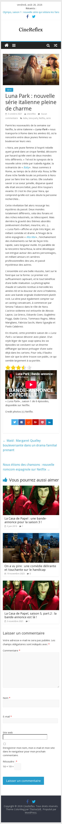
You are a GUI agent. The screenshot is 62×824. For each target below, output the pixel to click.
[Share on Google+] (35, 422)
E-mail (7, 716)
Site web (8, 732)
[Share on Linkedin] (49, 422)
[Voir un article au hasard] (55, 45)
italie (25, 118)
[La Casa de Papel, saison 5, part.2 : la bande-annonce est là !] (31, 582)
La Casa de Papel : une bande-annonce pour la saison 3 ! (25, 520)
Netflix (42, 118)
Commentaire (11, 650)
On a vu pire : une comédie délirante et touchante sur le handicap (30, 568)
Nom (6, 698)
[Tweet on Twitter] (14, 422)
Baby (26, 167)
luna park (33, 118)
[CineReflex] (6, 45)
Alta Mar (31, 237)
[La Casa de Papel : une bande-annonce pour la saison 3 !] (31, 487)
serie (48, 118)
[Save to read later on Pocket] (42, 422)
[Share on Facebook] (21, 422)
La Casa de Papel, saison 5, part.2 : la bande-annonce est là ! (30, 615)
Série (9, 89)
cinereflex (31, 113)
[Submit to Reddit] (28, 422)
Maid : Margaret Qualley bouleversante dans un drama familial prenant (30, 445)
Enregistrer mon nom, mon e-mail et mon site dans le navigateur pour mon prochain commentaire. (29, 751)
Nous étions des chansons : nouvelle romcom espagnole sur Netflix (28, 467)
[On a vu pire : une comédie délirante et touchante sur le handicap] (31, 535)
